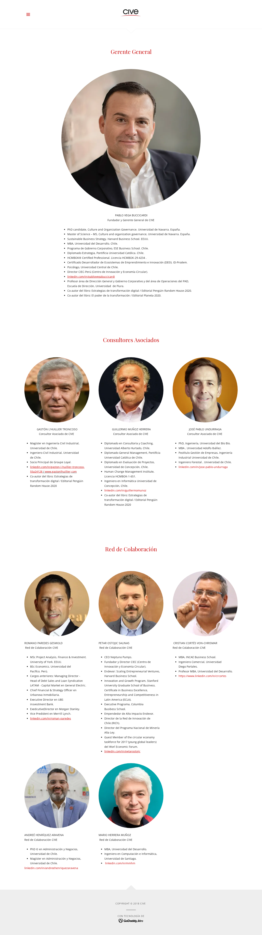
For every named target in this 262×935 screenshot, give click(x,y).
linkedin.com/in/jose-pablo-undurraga (203, 467)
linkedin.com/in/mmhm (120, 863)
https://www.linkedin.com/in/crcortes (202, 676)
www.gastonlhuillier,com (61, 471)
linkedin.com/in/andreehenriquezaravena (51, 868)
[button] (28, 14)
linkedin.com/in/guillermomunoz (125, 490)
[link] (131, 14)
